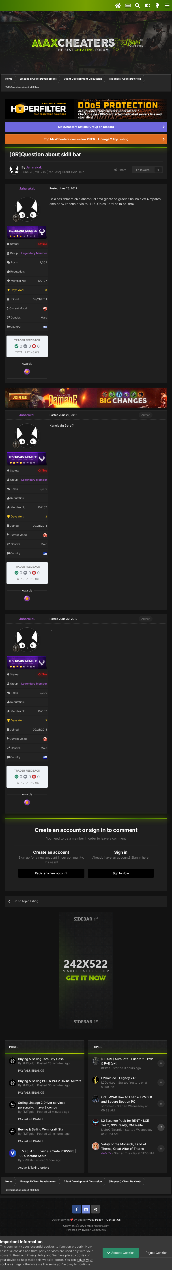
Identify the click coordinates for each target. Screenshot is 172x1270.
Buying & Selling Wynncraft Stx (40, 1129)
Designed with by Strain (68, 1219)
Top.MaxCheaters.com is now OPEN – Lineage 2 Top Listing (86, 139)
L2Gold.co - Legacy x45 (118, 1078)
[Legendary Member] (27, 371)
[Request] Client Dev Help (65, 172)
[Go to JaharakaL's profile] (14, 170)
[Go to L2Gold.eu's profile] (95, 1080)
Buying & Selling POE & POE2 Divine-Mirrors (49, 1081)
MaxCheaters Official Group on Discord (86, 127)
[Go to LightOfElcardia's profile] (95, 1122)
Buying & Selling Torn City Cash (41, 1059)
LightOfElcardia (111, 1129)
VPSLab (27, 1160)
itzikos (105, 1068)
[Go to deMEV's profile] (95, 1146)
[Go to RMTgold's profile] (12, 1061)
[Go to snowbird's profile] (95, 1099)
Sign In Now (120, 873)
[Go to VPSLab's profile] (12, 1153)
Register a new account (51, 873)
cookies (80, 1255)
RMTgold (28, 1063)
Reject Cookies (156, 1253)
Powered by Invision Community (86, 1229)
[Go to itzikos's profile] (95, 1061)
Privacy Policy (94, 1219)
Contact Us (113, 1219)
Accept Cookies (122, 1253)
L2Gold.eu (108, 1082)
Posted (53, 1063)
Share (122, 170)
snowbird (107, 1106)
